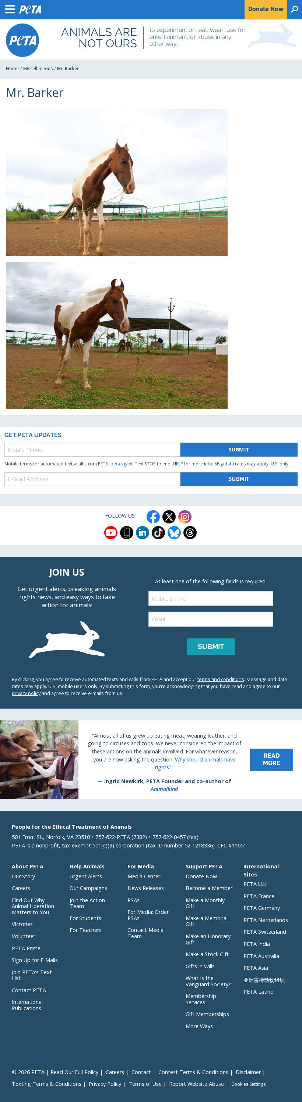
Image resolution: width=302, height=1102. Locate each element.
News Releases (145, 888)
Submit (239, 449)
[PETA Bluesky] (174, 532)
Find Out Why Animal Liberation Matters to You (33, 906)
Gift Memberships (207, 1014)
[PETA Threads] (190, 532)
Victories (22, 924)
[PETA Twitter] (169, 516)
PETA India (256, 943)
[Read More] (151, 759)
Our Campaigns (88, 888)
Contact (141, 1072)
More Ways (199, 1026)
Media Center (143, 876)
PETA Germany (261, 907)
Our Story (23, 876)
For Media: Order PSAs (148, 915)
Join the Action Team (87, 903)
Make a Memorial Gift (207, 921)
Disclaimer (248, 1072)
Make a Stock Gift (207, 954)
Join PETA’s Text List (32, 975)
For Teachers (86, 929)
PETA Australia (261, 955)
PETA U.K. (255, 883)
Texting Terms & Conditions (46, 1083)
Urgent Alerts (86, 876)
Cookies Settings (248, 1084)
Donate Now (201, 876)
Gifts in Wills (200, 966)
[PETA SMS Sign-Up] (126, 532)
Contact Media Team (145, 933)
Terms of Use (145, 1083)
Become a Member (209, 888)
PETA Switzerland (264, 931)
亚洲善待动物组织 (264, 979)
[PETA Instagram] (185, 516)
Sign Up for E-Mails (35, 960)
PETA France (258, 896)
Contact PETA (29, 990)
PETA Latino (258, 991)
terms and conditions (220, 679)
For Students (85, 918)
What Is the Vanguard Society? (208, 981)
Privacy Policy (105, 1083)
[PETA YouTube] (110, 532)
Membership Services (201, 999)
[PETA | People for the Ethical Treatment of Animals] (22, 40)
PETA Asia (255, 967)
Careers (21, 888)
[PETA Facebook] (153, 516)
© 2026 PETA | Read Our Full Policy (55, 1072)
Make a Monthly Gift (205, 903)
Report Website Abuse (196, 1083)
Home (12, 68)
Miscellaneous (38, 68)
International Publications (27, 1005)
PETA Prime (26, 948)
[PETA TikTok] (158, 532)
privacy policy (26, 693)
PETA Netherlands (265, 919)
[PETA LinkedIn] (142, 532)
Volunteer (23, 936)
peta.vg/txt (121, 464)
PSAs (133, 900)
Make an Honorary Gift (208, 939)
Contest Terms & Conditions (193, 1072)
